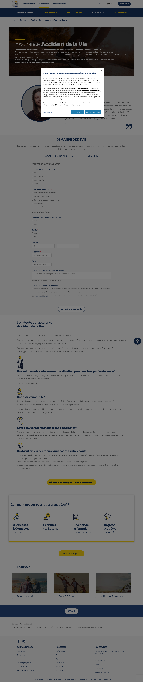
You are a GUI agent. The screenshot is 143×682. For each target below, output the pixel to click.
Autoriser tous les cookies (93, 112)
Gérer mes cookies (48, 112)
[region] (72, 93)
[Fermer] (101, 70)
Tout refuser (77, 112)
